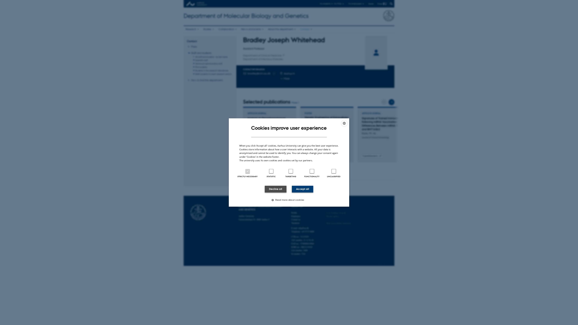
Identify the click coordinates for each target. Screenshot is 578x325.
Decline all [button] (275, 189)
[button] (289, 200)
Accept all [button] (302, 189)
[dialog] (289, 162)
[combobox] (344, 123)
